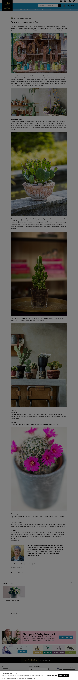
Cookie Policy (31, 678)
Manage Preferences (52, 675)
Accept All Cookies (63, 675)
